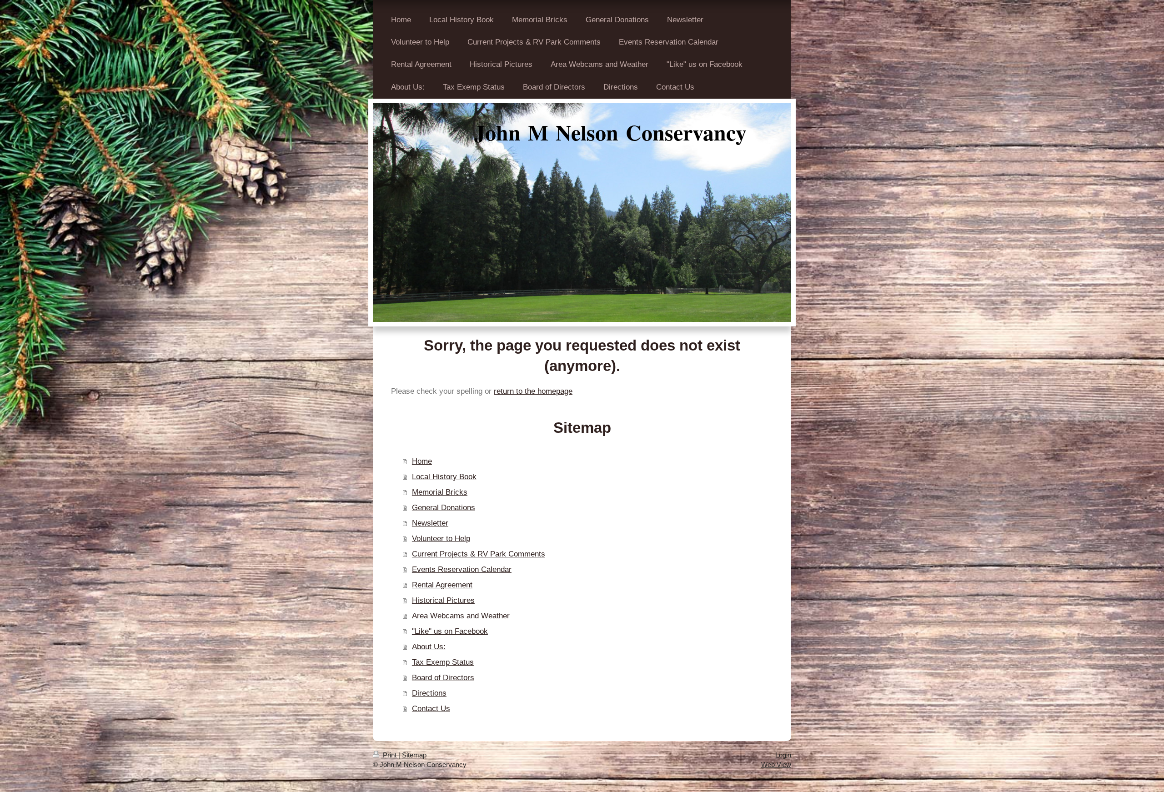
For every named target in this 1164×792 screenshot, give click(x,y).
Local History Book (444, 476)
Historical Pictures (443, 600)
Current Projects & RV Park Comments (478, 554)
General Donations (443, 507)
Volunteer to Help (441, 538)
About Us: (429, 646)
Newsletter (430, 523)
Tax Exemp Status (443, 662)
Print (389, 755)
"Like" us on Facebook (450, 631)
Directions (429, 693)
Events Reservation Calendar (462, 569)
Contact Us (431, 708)
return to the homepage (533, 391)
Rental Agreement (442, 585)
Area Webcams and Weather (461, 616)
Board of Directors (443, 677)
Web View (776, 764)
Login (783, 755)
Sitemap (414, 755)
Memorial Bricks (439, 492)
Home (422, 461)
